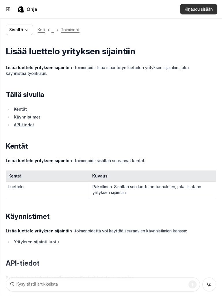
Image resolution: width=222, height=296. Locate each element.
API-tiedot (24, 124)
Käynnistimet (27, 116)
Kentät (20, 109)
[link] (27, 9)
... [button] (52, 29)
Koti (41, 29)
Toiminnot (70, 29)
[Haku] (192, 284)
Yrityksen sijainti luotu (36, 241)
